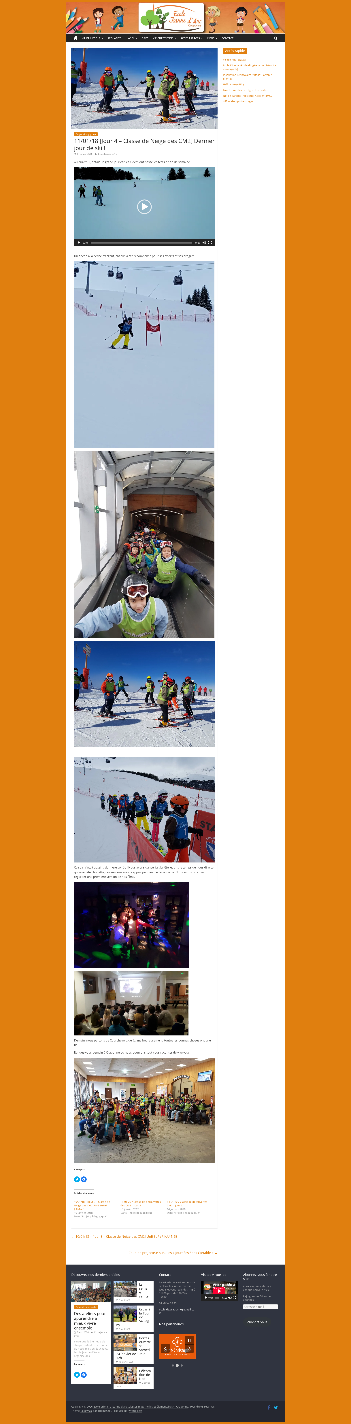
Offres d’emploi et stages (238, 101)
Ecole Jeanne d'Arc (107, 153)
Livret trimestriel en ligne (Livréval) (244, 90)
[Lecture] (79, 242)
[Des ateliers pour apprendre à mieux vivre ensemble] (91, 1282)
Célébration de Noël (145, 1375)
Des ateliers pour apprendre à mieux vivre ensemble (90, 1321)
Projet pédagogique (86, 134)
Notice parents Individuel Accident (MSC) (248, 95)
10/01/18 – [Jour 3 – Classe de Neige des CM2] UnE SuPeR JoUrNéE (92, 1205)
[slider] (141, 243)
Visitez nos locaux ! (234, 59)
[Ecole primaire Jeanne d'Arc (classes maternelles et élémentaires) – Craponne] (175, 4)
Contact (227, 38)
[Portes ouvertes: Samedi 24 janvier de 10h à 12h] (125, 1336)
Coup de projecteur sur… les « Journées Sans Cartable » (173, 1252)
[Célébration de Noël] (125, 1369)
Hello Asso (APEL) (233, 84)
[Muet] (204, 242)
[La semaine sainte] (125, 1282)
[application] (144, 206)
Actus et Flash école (86, 1306)
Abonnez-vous (257, 1322)
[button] (144, 206)
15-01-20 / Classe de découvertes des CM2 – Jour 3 (140, 1203)
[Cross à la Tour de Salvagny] (125, 1307)
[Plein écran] (210, 242)
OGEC (144, 38)
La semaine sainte (144, 1290)
